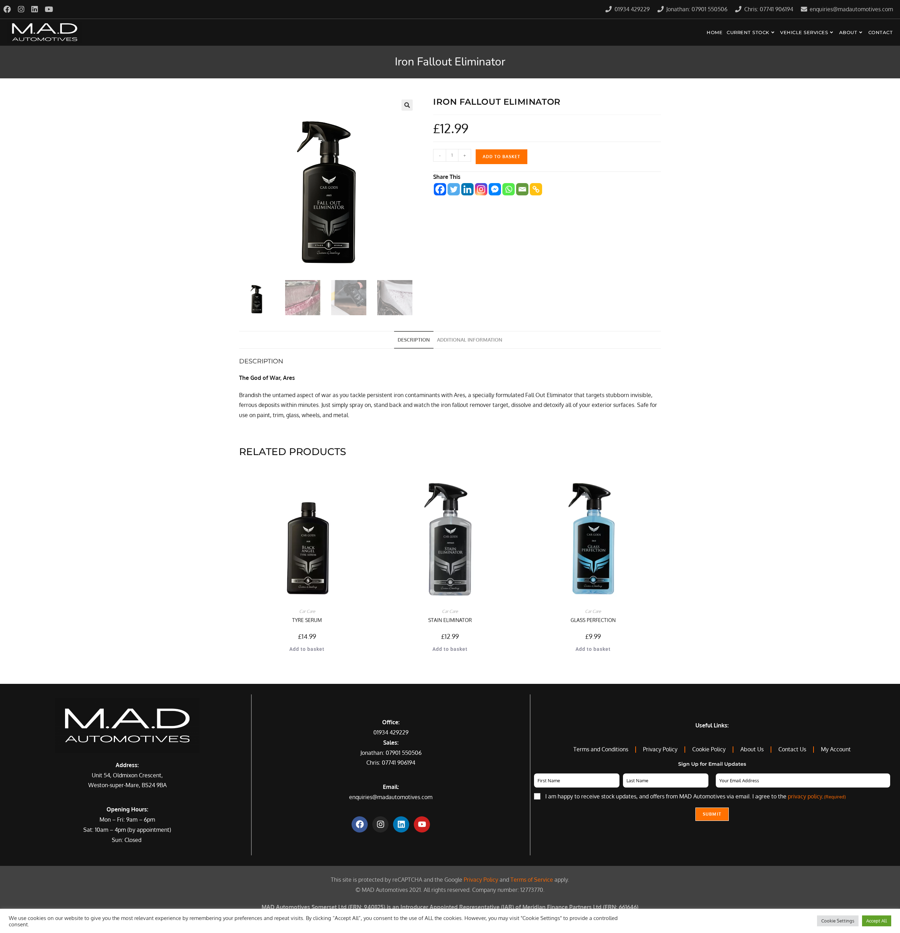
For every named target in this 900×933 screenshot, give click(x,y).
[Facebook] (440, 189)
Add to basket (501, 156)
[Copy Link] (536, 189)
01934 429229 (391, 732)
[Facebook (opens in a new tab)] (9, 9)
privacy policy (805, 796)
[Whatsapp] (508, 189)
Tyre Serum (307, 620)
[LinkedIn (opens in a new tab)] (34, 9)
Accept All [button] (876, 921)
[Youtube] (422, 824)
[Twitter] (454, 189)
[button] (407, 105)
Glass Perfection (593, 620)
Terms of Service (531, 879)
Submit (712, 814)
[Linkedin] (467, 189)
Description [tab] (414, 339)
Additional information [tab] (469, 339)
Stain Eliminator (450, 620)
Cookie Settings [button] (837, 921)
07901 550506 (404, 752)
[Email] (522, 189)
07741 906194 (398, 762)
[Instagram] (481, 189)
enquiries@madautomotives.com (390, 797)
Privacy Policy (481, 879)
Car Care (307, 611)
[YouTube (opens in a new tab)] (49, 9)
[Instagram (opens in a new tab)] (21, 9)
